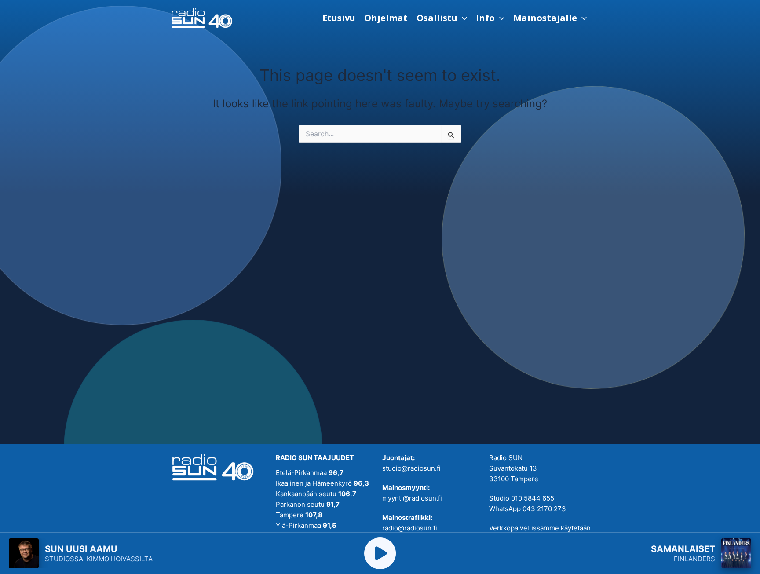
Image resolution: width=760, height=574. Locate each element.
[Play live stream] (380, 553)
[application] (462, 18)
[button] (441, 18)
